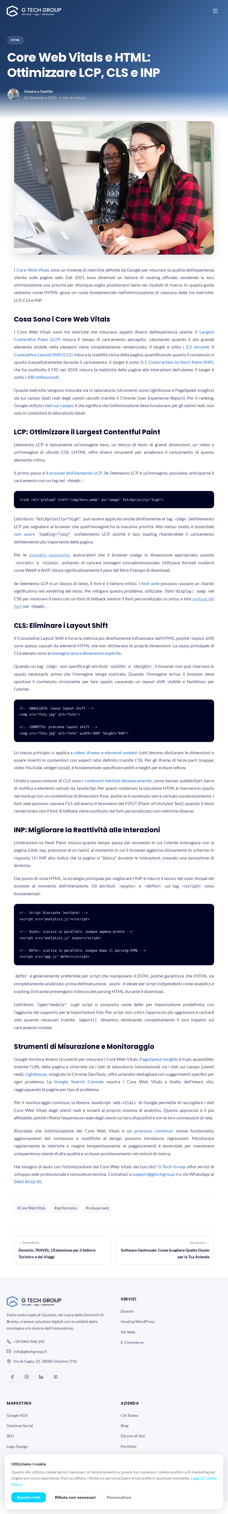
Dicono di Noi (133, 1435)
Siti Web (128, 1332)
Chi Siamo (129, 1415)
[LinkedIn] (41, 1376)
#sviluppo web (97, 1208)
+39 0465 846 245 (29, 1341)
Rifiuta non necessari (75, 1497)
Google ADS (17, 1415)
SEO (10, 1435)
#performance (65, 1208)
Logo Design (17, 1446)
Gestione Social (20, 1425)
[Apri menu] (215, 11)
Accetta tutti (28, 1497)
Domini (127, 1311)
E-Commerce (132, 1342)
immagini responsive (49, 554)
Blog (124, 1425)
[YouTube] (55, 1376)
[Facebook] (12, 1376)
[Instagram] (26, 1376)
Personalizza (119, 1497)
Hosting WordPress (138, 1321)
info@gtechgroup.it (30, 1351)
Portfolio (129, 1446)
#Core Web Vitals (31, 1208)
